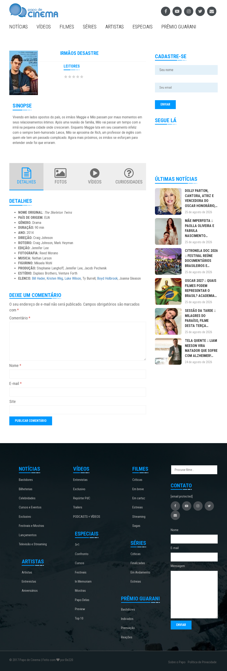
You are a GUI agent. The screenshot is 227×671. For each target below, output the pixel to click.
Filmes (67, 27)
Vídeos (44, 27)
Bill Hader (38, 278)
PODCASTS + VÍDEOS (86, 517)
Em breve (138, 489)
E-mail (15, 383)
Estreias (137, 507)
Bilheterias (25, 489)
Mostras (80, 591)
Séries (89, 27)
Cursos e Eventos (30, 507)
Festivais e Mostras (31, 526)
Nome (15, 365)
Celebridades (27, 498)
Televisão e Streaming (33, 544)
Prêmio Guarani (178, 27)
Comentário (19, 318)
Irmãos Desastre (79, 53)
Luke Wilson (73, 278)
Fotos (61, 182)
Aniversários (30, 591)
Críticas (137, 480)
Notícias (18, 27)
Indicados (127, 619)
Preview (80, 609)
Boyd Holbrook (107, 278)
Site (12, 401)
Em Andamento (140, 572)
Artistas (114, 27)
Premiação (128, 628)
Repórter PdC (81, 498)
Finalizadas (138, 563)
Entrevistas (29, 581)
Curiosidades (129, 182)
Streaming (138, 517)
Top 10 (79, 618)
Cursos (79, 563)
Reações (126, 637)
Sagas (136, 526)
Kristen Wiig (55, 278)
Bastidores (26, 480)
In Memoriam (83, 581)
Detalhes (26, 182)
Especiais (143, 27)
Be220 (69, 660)
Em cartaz (138, 498)
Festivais (80, 572)
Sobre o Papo (177, 662)
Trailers (77, 507)
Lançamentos (28, 535)
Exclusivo (25, 517)
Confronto (81, 554)
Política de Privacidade (202, 662)
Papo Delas (82, 600)
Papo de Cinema (30, 660)
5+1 (77, 545)
